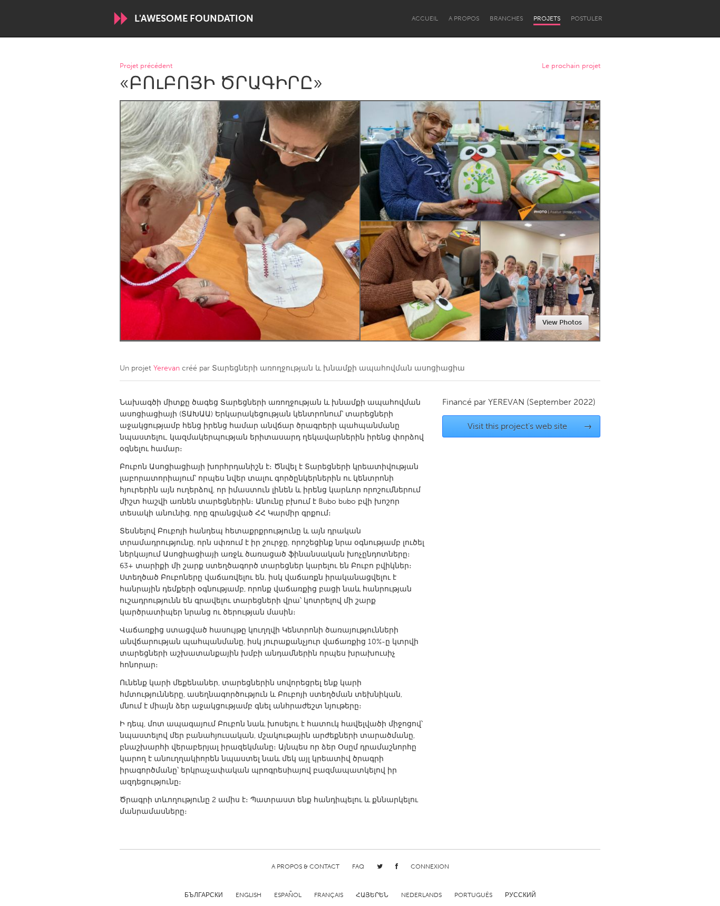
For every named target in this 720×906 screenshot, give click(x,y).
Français (328, 895)
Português (473, 895)
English (248, 895)
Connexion (430, 866)
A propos (464, 18)
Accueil (425, 18)
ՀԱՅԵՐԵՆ (372, 895)
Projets (546, 18)
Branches (506, 18)
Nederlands (421, 895)
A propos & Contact (305, 866)
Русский (520, 895)
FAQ (358, 866)
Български (203, 895)
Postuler (586, 18)
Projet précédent (146, 66)
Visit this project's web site (530, 426)
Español (287, 895)
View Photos (562, 322)
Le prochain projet (571, 66)
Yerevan (166, 368)
